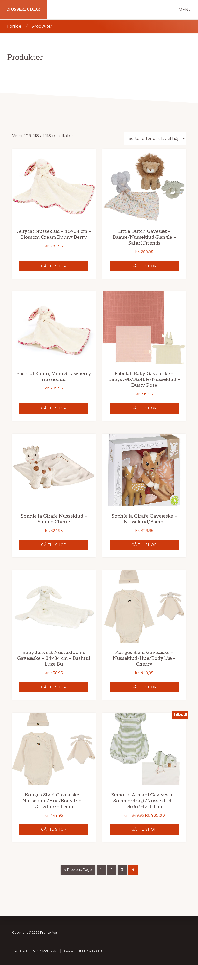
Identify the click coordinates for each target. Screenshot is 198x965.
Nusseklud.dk (23, 9)
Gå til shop (54, 266)
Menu (185, 9)
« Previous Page (78, 870)
